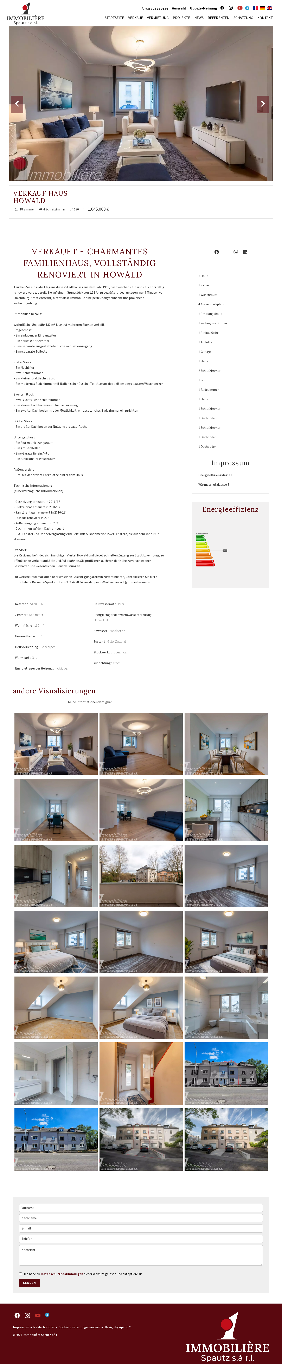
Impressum (21, 1327)
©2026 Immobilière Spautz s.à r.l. (36, 1335)
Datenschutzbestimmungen (62, 1274)
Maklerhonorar (44, 1327)
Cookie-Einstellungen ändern (79, 1327)
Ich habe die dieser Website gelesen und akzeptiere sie (83, 1274)
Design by (117, 1327)
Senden (29, 1282)
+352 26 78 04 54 (156, 8)
